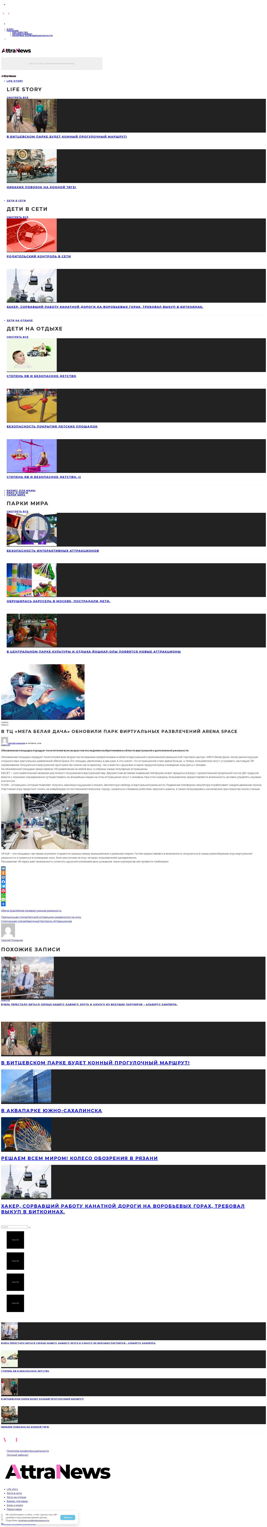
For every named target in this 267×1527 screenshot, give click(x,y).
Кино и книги (15, 1505)
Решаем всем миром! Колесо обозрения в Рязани (79, 1158)
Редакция (13, 31)
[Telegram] (133, 886)
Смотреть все (18, 97)
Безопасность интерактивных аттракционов (53, 550)
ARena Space (9, 910)
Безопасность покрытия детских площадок (52, 426)
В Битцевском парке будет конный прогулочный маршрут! (67, 136)
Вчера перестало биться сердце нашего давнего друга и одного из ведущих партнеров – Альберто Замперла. (89, 1004)
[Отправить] (133, 904)
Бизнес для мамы (17, 1501)
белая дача (23, 910)
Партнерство (20, 32)
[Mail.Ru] (133, 877)
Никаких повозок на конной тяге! (41, 187)
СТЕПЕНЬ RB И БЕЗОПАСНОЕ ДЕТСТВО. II (44, 477)
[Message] (133, 899)
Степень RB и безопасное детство (41, 376)
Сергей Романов (16, 743)
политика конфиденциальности (33, 1520)
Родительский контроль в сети (39, 256)
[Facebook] (133, 882)
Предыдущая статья (14, 917)
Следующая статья (13, 921)
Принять (68, 1517)
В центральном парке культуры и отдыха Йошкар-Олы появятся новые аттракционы (94, 651)
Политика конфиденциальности (32, 36)
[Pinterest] (133, 890)
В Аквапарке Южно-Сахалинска (51, 1110)
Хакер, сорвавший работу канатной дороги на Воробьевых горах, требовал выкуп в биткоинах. (105, 307)
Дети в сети (16, 200)
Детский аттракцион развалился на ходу (54, 917)
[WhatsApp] (133, 895)
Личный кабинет (22, 34)
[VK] (133, 868)
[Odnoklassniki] (133, 873)
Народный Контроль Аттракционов (49, 921)
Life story (15, 81)
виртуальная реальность (45, 910)
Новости (5, 745)
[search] (30, 1227)
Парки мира (16, 495)
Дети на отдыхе (20, 320)
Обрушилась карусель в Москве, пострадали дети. (58, 601)
